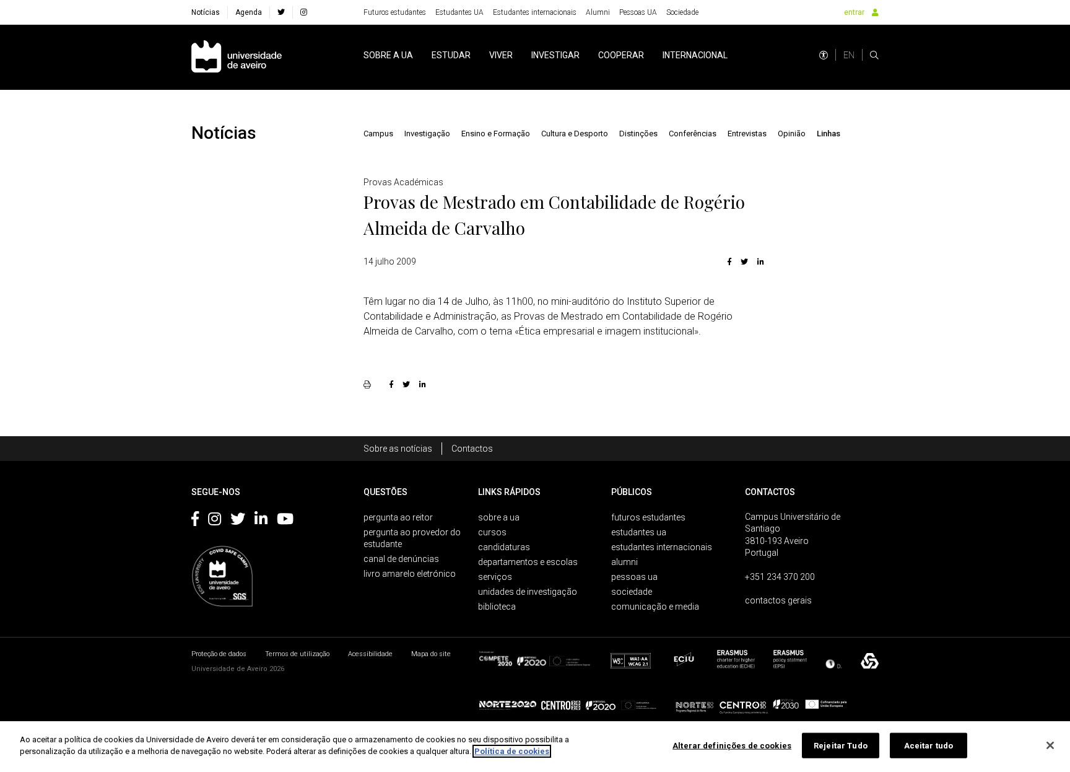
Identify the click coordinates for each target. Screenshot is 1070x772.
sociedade (631, 592)
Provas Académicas (403, 182)
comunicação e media (655, 607)
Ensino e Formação (495, 133)
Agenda (248, 12)
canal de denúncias (401, 559)
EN (849, 55)
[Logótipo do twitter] (237, 521)
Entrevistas (747, 133)
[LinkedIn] (759, 261)
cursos (492, 532)
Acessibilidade (370, 654)
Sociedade (682, 12)
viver (501, 55)
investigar (555, 55)
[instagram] (303, 12)
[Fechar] (1050, 745)
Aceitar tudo (929, 745)
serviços (495, 577)
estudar (451, 55)
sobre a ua (388, 55)
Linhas (828, 133)
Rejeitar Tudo (841, 745)
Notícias (205, 12)
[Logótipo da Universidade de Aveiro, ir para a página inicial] (236, 57)
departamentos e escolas (528, 562)
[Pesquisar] (874, 55)
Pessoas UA (638, 12)
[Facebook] (729, 261)
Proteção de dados (218, 654)
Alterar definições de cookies (731, 745)
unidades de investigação (527, 592)
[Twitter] (744, 261)
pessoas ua (634, 577)
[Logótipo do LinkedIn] (261, 521)
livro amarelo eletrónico (409, 574)
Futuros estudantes (394, 12)
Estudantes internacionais (534, 12)
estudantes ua (638, 532)
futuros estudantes (648, 517)
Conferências (692, 133)
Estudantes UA (459, 12)
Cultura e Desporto (574, 133)
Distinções (638, 133)
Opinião (792, 133)
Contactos (472, 449)
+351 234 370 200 (780, 577)
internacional (695, 55)
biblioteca (497, 607)
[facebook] (281, 12)
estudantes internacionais (661, 547)
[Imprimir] (368, 384)
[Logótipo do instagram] (214, 521)
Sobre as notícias (397, 449)
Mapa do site (431, 654)
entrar (854, 12)
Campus (378, 133)
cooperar (621, 55)
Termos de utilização (297, 654)
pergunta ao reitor (398, 517)
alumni (624, 562)
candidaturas (504, 547)
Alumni (598, 12)
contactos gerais (778, 600)
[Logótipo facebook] (195, 521)
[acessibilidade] (823, 55)
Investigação (427, 133)
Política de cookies (511, 751)
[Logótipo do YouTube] (285, 521)
